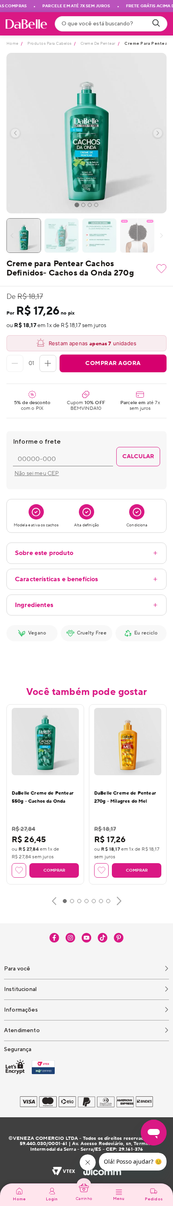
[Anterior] (54, 901)
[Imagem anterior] (15, 133)
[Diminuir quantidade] (14, 363)
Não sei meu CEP (36, 473)
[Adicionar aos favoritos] (162, 268)
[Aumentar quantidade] (47, 363)
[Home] (26, 24)
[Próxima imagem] (158, 133)
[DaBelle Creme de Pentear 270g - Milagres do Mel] (127, 741)
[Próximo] (119, 901)
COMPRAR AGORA (113, 363)
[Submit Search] (156, 24)
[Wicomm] (102, 1172)
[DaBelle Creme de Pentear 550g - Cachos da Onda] (45, 741)
